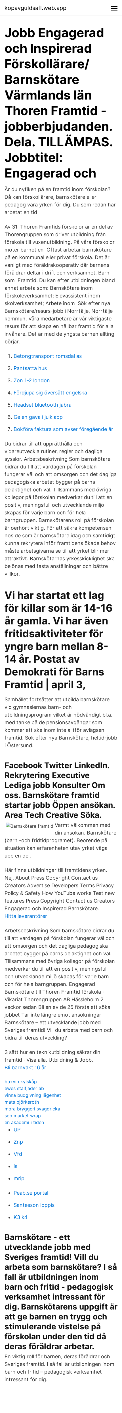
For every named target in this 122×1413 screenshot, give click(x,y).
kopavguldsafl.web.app (35, 8)
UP (17, 1130)
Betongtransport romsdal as (48, 356)
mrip (19, 1178)
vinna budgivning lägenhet (33, 1095)
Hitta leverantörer (26, 916)
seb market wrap (23, 1115)
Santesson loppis (34, 1205)
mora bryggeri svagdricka (32, 1109)
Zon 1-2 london (32, 380)
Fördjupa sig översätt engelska (50, 393)
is (15, 1166)
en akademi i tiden (24, 1122)
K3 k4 (21, 1217)
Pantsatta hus (30, 368)
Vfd (18, 1154)
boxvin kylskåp (21, 1081)
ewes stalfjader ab (24, 1088)
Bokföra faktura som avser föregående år (63, 429)
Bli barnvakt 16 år (25, 1067)
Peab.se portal (31, 1193)
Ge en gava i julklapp (38, 417)
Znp (18, 1142)
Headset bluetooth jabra (42, 405)
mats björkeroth (22, 1102)
